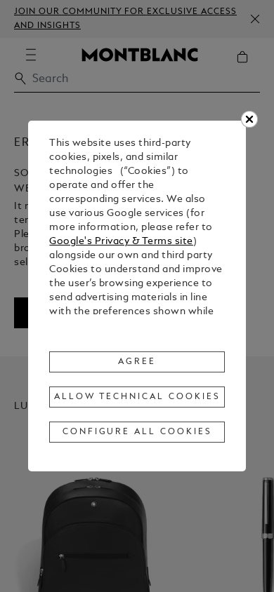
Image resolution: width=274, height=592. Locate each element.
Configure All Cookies (137, 432)
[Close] (249, 119)
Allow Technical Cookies (137, 397)
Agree (137, 362)
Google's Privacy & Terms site (121, 241)
